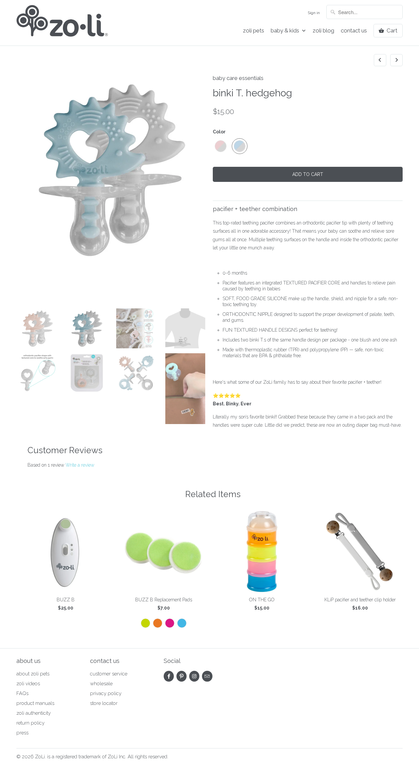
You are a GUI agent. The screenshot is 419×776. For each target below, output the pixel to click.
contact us (354, 31)
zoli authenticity (33, 713)
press (22, 733)
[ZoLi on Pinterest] (181, 676)
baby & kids (286, 31)
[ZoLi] (62, 23)
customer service (108, 674)
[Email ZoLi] (207, 676)
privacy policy (105, 693)
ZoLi (40, 757)
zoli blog (323, 31)
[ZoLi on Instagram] (194, 676)
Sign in (314, 12)
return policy (30, 723)
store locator (104, 703)
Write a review (79, 465)
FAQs (22, 693)
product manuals (35, 703)
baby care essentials (238, 78)
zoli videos (28, 684)
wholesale (101, 684)
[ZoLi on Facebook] (169, 676)
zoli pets (253, 31)
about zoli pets (32, 674)
